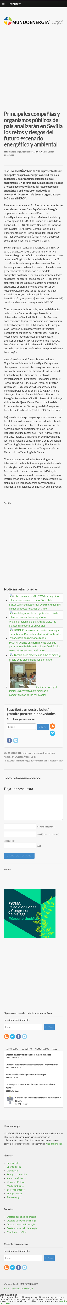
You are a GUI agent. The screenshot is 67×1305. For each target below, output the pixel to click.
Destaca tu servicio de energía (22, 1228)
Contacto (15, 1288)
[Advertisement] (33, 64)
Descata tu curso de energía (21, 1224)
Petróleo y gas (14, 1197)
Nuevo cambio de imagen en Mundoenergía (26, 1074)
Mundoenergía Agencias (18, 151)
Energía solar (13, 1163)
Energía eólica (14, 1166)
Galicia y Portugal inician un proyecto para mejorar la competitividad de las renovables (33, 690)
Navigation (15, 3)
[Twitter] (52, 733)
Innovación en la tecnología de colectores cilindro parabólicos (33, 760)
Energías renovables (17, 1174)
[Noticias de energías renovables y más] (33, 23)
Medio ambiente (15, 1185)
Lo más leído (11, 1049)
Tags (54, 1049)
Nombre (46, 827)
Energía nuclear (14, 1193)
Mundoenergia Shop (17, 1232)
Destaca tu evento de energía (21, 1220)
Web (39, 846)
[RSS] (52, 726)
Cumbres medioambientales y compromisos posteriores (32, 1064)
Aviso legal (27, 1288)
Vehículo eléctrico (16, 1182)
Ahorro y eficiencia (16, 1178)
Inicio (6, 1288)
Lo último (27, 1049)
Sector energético (16, 1189)
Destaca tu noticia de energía (21, 1216)
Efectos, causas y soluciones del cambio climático (28, 1054)
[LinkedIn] (16, 740)
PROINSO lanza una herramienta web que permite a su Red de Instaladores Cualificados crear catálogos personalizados (35, 646)
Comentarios (42, 1049)
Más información (54, 1143)
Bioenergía (12, 1170)
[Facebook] (10, 740)
